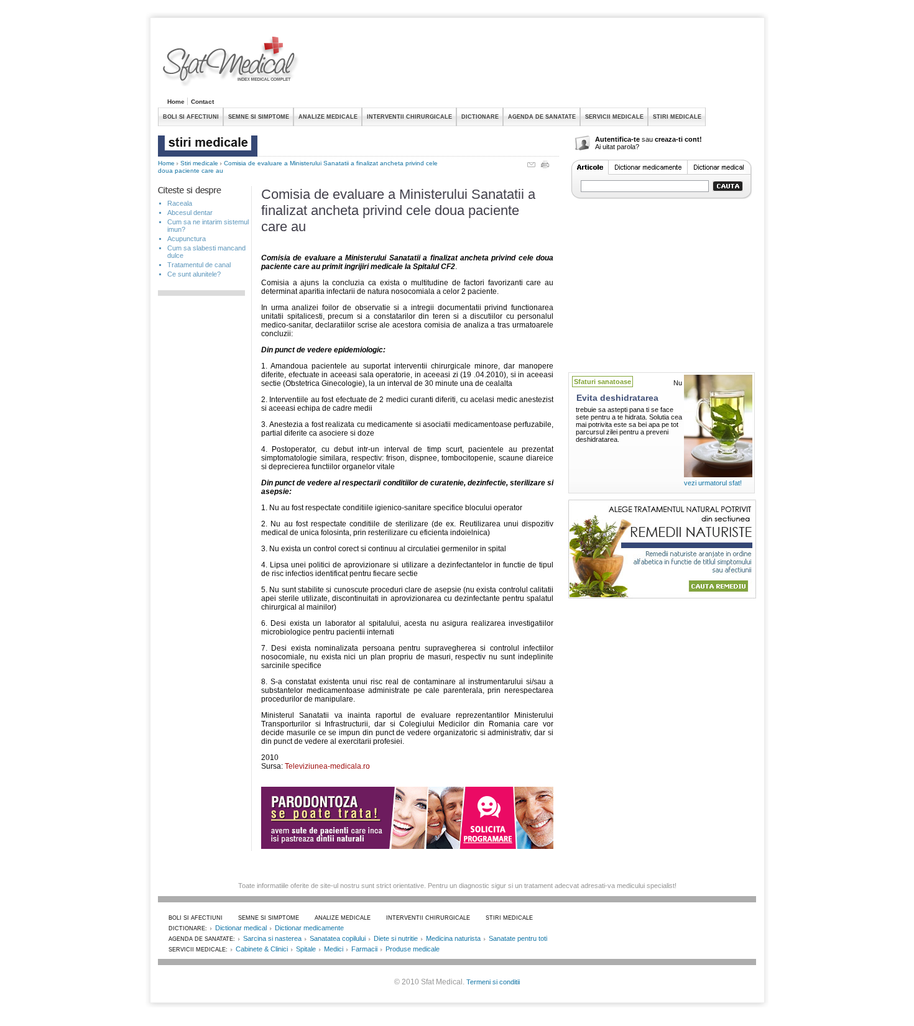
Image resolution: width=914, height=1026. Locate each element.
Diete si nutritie (396, 938)
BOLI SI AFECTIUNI (191, 117)
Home (176, 101)
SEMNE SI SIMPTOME (258, 117)
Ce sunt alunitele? (194, 274)
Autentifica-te (617, 139)
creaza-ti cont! (678, 139)
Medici (333, 949)
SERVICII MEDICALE (614, 117)
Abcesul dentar (190, 212)
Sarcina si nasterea (272, 938)
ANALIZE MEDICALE (328, 117)
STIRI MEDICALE (677, 117)
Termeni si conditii (493, 982)
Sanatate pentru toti (518, 938)
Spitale (306, 949)
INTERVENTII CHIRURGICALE (409, 117)
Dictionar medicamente (309, 928)
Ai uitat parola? (617, 146)
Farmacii (364, 949)
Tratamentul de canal (199, 264)
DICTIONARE (480, 117)
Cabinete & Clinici (262, 949)
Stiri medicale (199, 163)
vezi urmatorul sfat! (713, 483)
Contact (202, 101)
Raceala (179, 203)
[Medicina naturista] (662, 595)
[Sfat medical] (231, 63)
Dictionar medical (241, 928)
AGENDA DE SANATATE (542, 117)
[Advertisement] (529, 65)
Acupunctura (186, 238)
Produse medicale (412, 949)
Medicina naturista (453, 938)
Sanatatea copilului (338, 938)
